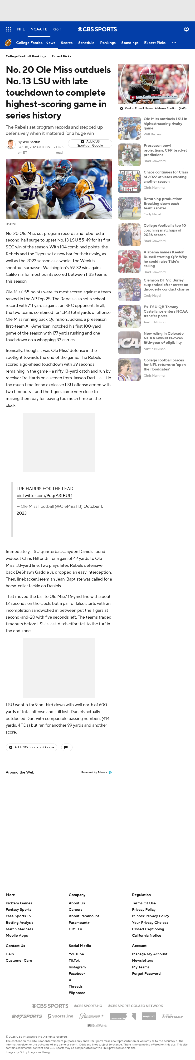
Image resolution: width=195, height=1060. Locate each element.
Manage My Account (149, 954)
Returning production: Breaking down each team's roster (163, 203)
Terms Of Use (144, 903)
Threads (76, 986)
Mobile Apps (17, 935)
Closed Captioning (148, 924)
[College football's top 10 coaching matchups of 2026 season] (129, 234)
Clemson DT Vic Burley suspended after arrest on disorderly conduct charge (166, 285)
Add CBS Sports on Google (90, 143)
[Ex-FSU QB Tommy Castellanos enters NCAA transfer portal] (129, 316)
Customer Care (19, 960)
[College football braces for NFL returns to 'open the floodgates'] (129, 369)
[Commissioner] (123, 1014)
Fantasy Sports (18, 909)
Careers (75, 909)
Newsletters (142, 960)
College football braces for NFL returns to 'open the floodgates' (165, 365)
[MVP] (149, 1014)
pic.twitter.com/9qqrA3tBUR (44, 495)
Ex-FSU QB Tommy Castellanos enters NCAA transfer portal (166, 311)
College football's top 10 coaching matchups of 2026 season (165, 230)
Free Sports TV (19, 916)
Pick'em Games (19, 903)
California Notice (146, 931)
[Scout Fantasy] (173, 1016)
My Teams (140, 967)
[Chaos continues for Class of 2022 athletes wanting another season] (129, 181)
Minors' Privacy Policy (150, 916)
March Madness (19, 929)
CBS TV (75, 929)
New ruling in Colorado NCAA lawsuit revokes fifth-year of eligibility (164, 338)
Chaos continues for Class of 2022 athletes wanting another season (166, 177)
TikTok (74, 960)
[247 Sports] (26, 1015)
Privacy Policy (144, 909)
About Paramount (84, 916)
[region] (153, 84)
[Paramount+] (91, 1015)
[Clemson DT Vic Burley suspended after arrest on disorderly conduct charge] (129, 289)
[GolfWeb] (97, 1025)
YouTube (76, 954)
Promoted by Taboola (94, 772)
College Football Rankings (26, 56)
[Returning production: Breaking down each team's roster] (129, 208)
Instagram (77, 967)
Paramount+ (79, 922)
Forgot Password (146, 973)
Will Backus (31, 142)
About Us (77, 903)
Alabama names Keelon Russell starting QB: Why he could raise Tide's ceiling (165, 259)
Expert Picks (61, 56)
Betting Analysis (19, 922)
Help (10, 954)
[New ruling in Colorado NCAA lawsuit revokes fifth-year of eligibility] (129, 342)
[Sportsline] (60, 1015)
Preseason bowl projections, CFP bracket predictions (165, 150)
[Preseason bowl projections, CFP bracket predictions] (129, 154)
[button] (8, 29)
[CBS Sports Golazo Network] (135, 1005)
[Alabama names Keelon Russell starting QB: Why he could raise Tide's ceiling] (129, 261)
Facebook (77, 973)
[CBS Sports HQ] (88, 1005)
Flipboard (77, 993)
